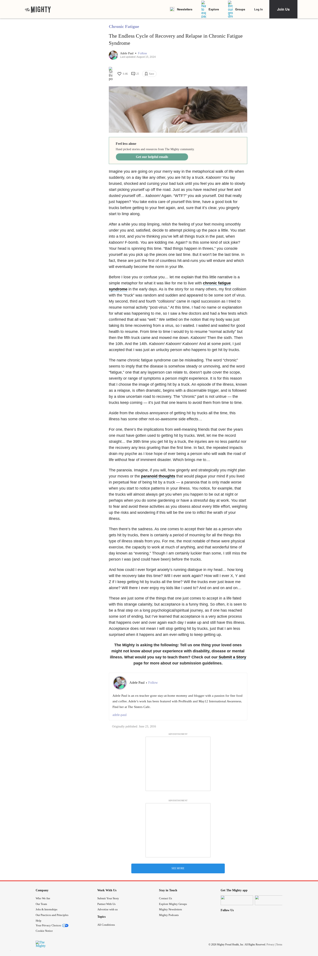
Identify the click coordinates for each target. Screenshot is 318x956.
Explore (214, 9)
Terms (279, 944)
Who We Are (43, 898)
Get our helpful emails (152, 157)
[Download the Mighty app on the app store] (237, 900)
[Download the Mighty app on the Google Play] (271, 900)
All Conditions (106, 924)
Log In (258, 9)
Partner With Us (106, 904)
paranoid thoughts (158, 476)
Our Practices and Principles (52, 915)
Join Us (283, 9)
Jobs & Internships (46, 909)
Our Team (41, 904)
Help (38, 920)
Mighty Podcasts (169, 915)
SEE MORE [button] (178, 868)
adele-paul (119, 715)
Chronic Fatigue (124, 26)
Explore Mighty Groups (173, 904)
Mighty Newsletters (170, 909)
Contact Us (165, 898)
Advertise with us (107, 909)
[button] (142, 53)
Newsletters (184, 9)
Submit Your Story (108, 898)
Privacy (270, 944)
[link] (38, 9)
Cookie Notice (44, 930)
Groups (240, 9)
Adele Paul (127, 53)
